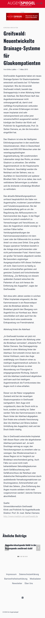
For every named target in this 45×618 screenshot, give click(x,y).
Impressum (11, 574)
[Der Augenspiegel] (21, 3)
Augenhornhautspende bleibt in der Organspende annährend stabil (20, 546)
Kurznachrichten (10, 27)
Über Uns (29, 583)
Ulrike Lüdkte (11, 69)
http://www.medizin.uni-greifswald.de (20, 516)
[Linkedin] (22, 598)
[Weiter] (38, 548)
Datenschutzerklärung (29, 574)
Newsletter (17, 583)
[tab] (18, 556)
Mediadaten (35, 579)
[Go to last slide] (7, 548)
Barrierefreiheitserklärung (15, 579)
